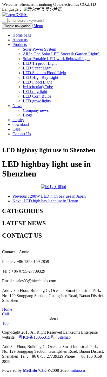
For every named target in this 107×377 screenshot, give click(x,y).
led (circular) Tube (38, 87)
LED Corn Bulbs (37, 96)
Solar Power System (39, 49)
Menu (38, 25)
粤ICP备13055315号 (36, 337)
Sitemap (64, 337)
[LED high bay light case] (53, 187)
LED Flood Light (37, 82)
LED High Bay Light (40, 77)
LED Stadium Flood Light (44, 72)
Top (5, 323)
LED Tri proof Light (40, 63)
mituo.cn (78, 370)
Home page (21, 35)
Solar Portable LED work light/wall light (56, 58)
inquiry (18, 119)
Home (7, 309)
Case (16, 129)
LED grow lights (37, 101)
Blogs (27, 115)
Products (19, 44)
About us (20, 40)
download (20, 124)
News (17, 105)
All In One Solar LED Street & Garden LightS (61, 54)
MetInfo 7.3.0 (34, 370)
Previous (49, 196)
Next (45, 201)
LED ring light (35, 91)
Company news (36, 110)
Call (5, 314)
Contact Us (21, 134)
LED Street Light (37, 68)
